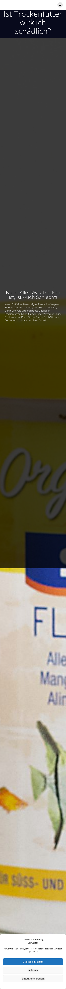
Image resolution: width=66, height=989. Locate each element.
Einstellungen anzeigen (33, 978)
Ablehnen (33, 970)
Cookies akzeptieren (33, 961)
